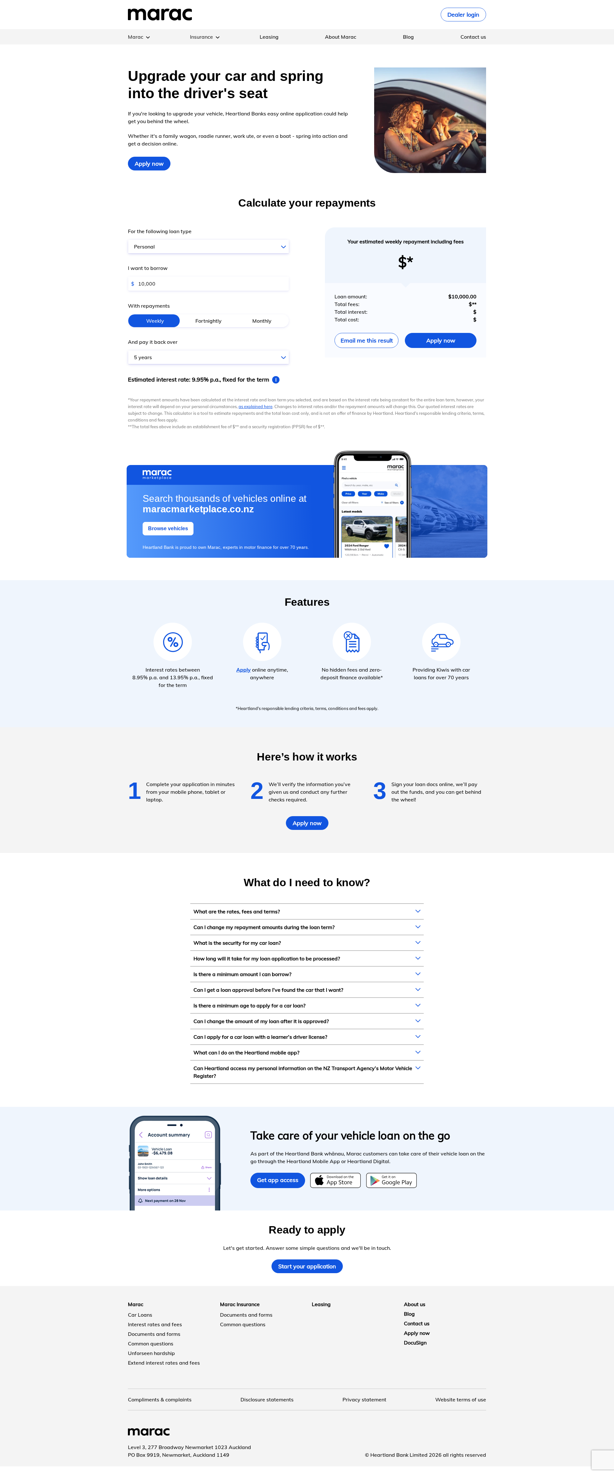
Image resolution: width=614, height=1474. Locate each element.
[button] (208, 246)
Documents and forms (154, 1334)
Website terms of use (460, 1399)
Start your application (307, 1266)
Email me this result (367, 340)
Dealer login (463, 14)
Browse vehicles (168, 528)
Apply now (149, 163)
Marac (135, 37)
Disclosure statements (267, 1399)
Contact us (473, 37)
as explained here (255, 406)
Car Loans (140, 1315)
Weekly (155, 320)
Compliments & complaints (160, 1399)
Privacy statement (364, 1399)
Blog (408, 37)
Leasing (269, 37)
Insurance (201, 37)
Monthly (262, 320)
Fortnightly (208, 320)
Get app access (277, 1180)
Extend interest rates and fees (164, 1363)
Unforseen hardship (151, 1353)
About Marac (340, 37)
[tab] (307, 911)
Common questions (150, 1343)
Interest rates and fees (155, 1324)
